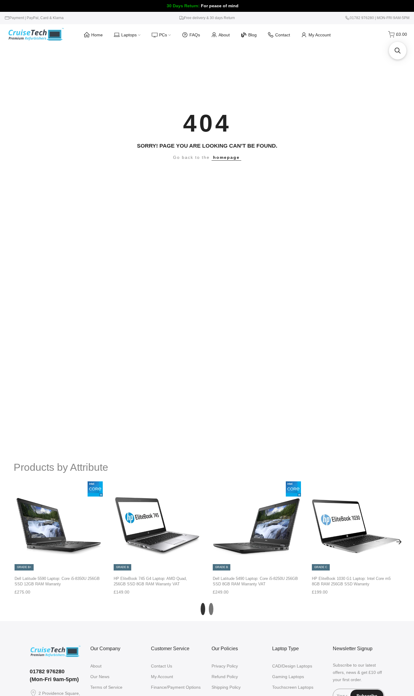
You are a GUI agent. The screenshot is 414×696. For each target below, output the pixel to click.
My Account (320, 34)
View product (58, 564)
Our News (99, 676)
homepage (226, 157)
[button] (397, 50)
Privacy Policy (225, 666)
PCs (163, 34)
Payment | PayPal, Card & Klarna (36, 18)
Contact (282, 34)
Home (97, 34)
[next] (399, 542)
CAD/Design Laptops (292, 666)
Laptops (129, 34)
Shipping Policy (226, 687)
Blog (252, 34)
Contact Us (161, 666)
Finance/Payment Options (176, 687)
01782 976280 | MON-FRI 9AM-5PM (379, 18)
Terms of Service (106, 687)
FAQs (194, 34)
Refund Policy (225, 676)
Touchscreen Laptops (292, 687)
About (224, 34)
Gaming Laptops (288, 676)
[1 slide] (203, 609)
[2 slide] (211, 609)
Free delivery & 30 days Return (209, 18)
